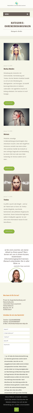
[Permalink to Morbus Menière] (16, 60)
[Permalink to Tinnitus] (16, 191)
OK (16, 409)
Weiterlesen (9, 103)
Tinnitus (6, 200)
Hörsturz (6, 134)
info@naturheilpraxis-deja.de (18, 324)
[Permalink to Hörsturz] (16, 125)
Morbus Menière (9, 69)
